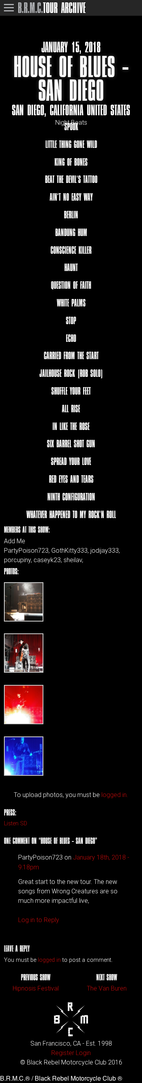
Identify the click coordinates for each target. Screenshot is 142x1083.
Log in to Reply (38, 920)
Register (62, 1053)
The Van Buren (107, 988)
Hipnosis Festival (36, 988)
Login (83, 1053)
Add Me (14, 541)
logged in (49, 960)
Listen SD (15, 823)
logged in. (114, 795)
